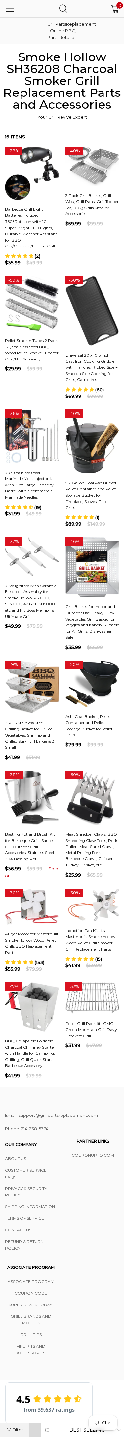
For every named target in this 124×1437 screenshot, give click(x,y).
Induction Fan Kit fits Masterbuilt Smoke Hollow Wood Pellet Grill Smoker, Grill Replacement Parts (90, 940)
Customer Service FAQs (26, 1173)
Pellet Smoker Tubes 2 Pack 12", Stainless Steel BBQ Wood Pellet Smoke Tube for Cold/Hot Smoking (32, 349)
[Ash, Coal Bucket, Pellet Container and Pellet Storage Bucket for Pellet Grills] (92, 684)
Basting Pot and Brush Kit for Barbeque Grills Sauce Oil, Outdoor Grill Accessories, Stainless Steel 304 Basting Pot (30, 846)
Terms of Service (24, 1218)
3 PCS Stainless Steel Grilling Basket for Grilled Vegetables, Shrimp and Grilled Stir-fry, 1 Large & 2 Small (29, 735)
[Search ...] (63, 8)
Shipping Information (30, 1206)
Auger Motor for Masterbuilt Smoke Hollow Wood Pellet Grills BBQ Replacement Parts (32, 943)
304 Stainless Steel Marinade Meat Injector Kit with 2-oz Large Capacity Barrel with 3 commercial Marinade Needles (30, 485)
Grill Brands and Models (31, 1319)
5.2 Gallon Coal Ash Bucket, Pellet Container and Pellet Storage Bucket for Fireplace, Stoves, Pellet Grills (91, 495)
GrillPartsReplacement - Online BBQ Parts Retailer (63, 30)
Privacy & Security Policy (26, 1191)
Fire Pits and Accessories (31, 1349)
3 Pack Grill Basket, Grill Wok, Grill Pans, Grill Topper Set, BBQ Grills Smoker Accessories (92, 204)
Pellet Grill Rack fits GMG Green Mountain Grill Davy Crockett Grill (91, 1029)
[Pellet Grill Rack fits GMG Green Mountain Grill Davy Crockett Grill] (92, 998)
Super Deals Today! (31, 1304)
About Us (15, 1158)
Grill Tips (31, 1334)
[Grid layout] (35, 1430)
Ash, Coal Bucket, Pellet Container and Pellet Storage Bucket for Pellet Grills (89, 725)
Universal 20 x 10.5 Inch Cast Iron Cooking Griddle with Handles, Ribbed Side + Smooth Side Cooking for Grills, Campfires (91, 367)
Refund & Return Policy (24, 1245)
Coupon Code (31, 1293)
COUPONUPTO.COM (93, 1155)
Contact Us (18, 1230)
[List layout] (47, 1430)
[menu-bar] (10, 8)
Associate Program (31, 1281)
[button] (22, 256)
